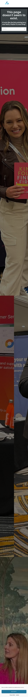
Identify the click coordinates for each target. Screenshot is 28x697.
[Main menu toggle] (25, 3)
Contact (17, 694)
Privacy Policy (12, 694)
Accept (14, 691)
